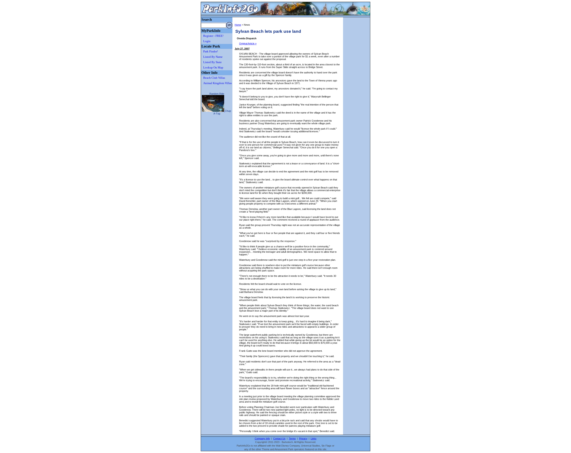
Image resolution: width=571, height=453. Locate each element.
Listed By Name (213, 56)
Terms (292, 438)
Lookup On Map (213, 67)
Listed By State (212, 62)
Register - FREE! (213, 35)
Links (314, 438)
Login (207, 41)
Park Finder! (210, 51)
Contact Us (279, 438)
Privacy (303, 438)
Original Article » (248, 43)
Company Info (262, 438)
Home (238, 24)
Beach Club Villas (214, 77)
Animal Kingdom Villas (217, 83)
